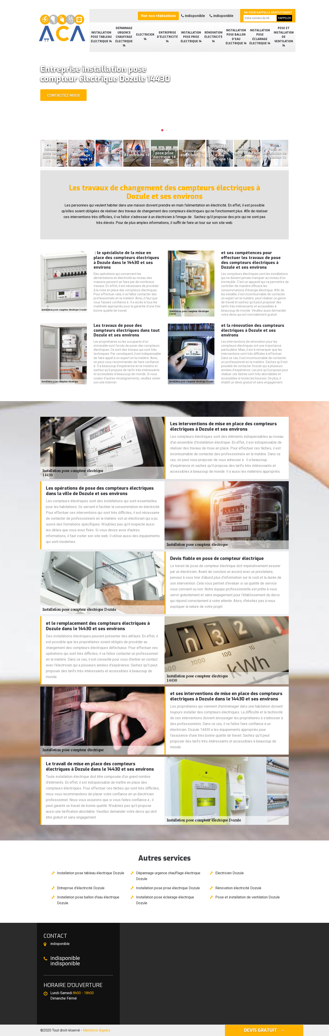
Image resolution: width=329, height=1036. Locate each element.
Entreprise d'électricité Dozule (81, 888)
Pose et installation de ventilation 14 (284, 36)
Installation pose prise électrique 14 (191, 37)
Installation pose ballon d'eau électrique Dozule (88, 900)
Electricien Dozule (229, 873)
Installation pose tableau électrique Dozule (90, 873)
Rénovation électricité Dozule (238, 888)
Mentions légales (96, 1030)
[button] (162, 130)
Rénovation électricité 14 (213, 37)
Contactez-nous (63, 95)
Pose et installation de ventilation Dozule (247, 897)
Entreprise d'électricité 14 (167, 37)
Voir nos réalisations (158, 16)
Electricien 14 (145, 37)
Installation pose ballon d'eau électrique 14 (236, 37)
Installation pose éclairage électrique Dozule (165, 900)
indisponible (194, 16)
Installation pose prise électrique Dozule (168, 888)
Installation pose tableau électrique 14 (101, 37)
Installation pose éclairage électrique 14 (259, 37)
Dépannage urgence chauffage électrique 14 (124, 36)
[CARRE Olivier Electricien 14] (61, 26)
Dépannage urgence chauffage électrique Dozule (168, 876)
